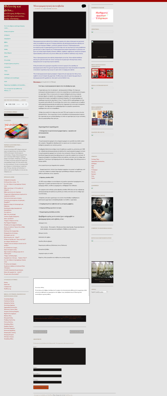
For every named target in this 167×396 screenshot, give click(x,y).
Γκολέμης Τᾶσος (95, 159)
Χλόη (92, 176)
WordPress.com (68, 395)
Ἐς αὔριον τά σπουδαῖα (40, 331)
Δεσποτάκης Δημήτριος (9, 305)
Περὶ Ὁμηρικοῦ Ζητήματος (10, 222)
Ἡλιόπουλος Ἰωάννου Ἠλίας (10, 309)
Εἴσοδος (6, 282)
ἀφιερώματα (7, 38)
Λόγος (5, 70)
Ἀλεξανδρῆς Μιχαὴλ (9, 299)
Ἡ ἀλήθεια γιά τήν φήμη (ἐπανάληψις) (13, 225)
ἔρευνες (6, 56)
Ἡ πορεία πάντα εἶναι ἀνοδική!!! (11, 274)
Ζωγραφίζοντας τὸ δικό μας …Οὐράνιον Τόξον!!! (15, 258)
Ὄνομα (35, 367)
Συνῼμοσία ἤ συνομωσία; (10, 180)
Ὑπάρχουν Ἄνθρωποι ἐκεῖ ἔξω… (11, 220)
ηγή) (68, 257)
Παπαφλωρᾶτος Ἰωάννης (10, 332)
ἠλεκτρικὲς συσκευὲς (77, 316)
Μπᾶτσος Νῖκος (8, 315)
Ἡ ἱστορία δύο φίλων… (76, 331)
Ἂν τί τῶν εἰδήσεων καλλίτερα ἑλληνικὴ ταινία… (14, 27)
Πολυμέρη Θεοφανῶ (9, 334)
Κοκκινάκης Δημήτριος (9, 328)
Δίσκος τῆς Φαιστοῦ (8, 218)
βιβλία (5, 42)
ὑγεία (5, 81)
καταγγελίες (7, 67)
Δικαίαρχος (94, 163)
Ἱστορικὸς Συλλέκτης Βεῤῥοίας (11, 311)
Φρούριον (93, 174)
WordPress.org (7, 288)
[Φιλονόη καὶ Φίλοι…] (16, 20)
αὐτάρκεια (7, 35)
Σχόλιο (35, 346)
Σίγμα (92, 165)
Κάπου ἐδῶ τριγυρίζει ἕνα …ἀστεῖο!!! (13, 272)
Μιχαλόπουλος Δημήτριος (10, 313)
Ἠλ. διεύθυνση (36, 373)
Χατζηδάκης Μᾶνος (8, 324)
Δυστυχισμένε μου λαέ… (10, 235)
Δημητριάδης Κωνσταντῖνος (10, 307)
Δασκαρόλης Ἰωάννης (9, 303)
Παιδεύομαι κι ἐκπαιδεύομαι (54, 318)
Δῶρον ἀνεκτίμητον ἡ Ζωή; (10, 249)
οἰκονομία (6, 74)
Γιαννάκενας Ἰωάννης (9, 301)
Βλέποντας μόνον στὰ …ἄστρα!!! (11, 237)
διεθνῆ (5, 49)
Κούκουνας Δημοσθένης (9, 330)
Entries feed (6, 284)
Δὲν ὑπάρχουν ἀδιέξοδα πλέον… (11, 241)
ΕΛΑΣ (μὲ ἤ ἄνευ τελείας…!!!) (11, 182)
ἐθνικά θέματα (8, 53)
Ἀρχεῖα (93, 292)
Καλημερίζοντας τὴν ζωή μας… (11, 233)
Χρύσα (93, 178)
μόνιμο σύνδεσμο (72, 318)
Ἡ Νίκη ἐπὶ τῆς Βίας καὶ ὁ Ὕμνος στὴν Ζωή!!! (15, 239)
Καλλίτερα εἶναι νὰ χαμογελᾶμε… (12, 231)
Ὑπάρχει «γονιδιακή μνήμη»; (10, 255)
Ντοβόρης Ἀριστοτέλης (9, 320)
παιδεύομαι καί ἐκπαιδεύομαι (11, 78)
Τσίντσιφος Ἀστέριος (9, 336)
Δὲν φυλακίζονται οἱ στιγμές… (11, 247)
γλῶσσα (6, 45)
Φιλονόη (54, 8)
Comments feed (7, 286)
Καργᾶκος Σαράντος (9, 326)
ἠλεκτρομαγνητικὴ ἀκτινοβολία (41, 318)
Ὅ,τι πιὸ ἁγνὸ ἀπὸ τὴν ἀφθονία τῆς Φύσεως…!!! (13, 89)
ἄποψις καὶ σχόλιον (9, 31)
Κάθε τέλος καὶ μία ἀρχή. (10, 214)
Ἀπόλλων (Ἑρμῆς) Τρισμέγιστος (11, 216)
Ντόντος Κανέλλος (8, 322)
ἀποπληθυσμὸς (66, 316)
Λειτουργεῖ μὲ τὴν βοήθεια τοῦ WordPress (43, 395)
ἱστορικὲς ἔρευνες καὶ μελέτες (11, 63)
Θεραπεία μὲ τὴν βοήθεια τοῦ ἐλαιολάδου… (15, 85)
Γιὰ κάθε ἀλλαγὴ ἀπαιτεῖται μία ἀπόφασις (13, 270)
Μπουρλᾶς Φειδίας (8, 318)
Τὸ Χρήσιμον (94, 170)
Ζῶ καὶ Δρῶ (7, 60)
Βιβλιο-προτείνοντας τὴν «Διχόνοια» (12, 192)
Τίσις (92, 167)
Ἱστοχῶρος (35, 380)
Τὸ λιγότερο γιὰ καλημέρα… (10, 264)
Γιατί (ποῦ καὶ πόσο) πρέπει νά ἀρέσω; (13, 198)
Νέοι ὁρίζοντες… (8, 212)
